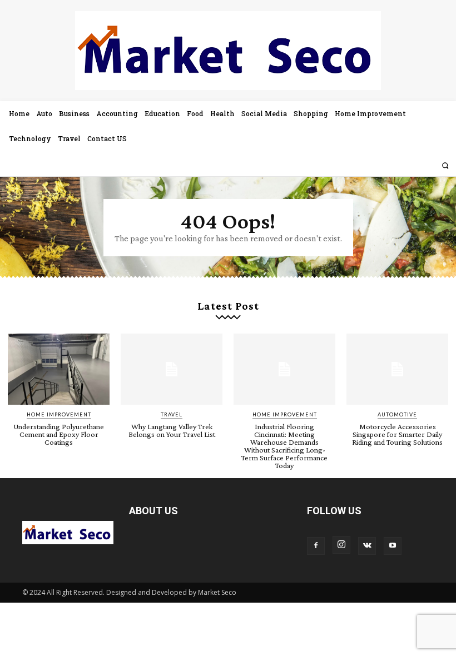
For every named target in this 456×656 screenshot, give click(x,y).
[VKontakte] (367, 546)
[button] (445, 165)
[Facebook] (316, 546)
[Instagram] (341, 545)
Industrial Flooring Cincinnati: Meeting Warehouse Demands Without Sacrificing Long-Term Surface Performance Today (284, 446)
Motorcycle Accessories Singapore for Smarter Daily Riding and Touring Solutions (397, 434)
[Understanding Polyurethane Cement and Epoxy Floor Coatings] (59, 369)
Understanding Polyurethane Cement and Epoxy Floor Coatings (58, 434)
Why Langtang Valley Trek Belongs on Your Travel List (171, 430)
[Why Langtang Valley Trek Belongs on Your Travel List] (171, 369)
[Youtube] (393, 546)
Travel (171, 414)
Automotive (397, 414)
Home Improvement (59, 414)
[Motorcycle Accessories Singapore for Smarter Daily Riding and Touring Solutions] (397, 369)
